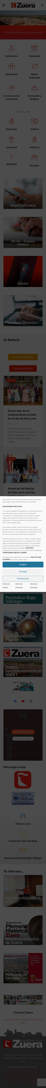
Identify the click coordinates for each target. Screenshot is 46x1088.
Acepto (23, 564)
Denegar (23, 571)
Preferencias (23, 578)
